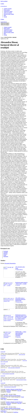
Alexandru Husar (8, 263)
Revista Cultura (20, 302)
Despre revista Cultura (9, 14)
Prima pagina (7, 10)
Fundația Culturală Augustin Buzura (12, 395)
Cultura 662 (3, 369)
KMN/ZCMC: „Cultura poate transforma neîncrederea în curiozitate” (20, 333)
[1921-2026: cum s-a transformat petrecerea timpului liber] (8, 308)
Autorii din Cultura (8, 11)
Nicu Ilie (18, 285)
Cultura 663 (3, 363)
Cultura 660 (3, 383)
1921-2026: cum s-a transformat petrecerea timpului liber (20, 299)
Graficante (8, 390)
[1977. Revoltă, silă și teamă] (8, 277)
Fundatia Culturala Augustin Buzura (14, 389)
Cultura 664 (3, 357)
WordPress (15, 399)
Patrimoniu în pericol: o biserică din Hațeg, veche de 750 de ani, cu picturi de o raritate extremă (21, 316)
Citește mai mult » (14, 367)
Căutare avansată (7, 8)
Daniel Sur (19, 337)
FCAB (5, 16)
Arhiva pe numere (8, 12)
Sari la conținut (4, 1)
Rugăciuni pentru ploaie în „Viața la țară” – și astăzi (21, 283)
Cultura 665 (3, 351)
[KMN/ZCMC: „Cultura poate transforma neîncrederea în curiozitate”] (8, 342)
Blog (5, 15)
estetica (14, 263)
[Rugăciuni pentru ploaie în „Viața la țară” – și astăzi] (8, 292)
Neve (5, 399)
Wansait (8, 391)
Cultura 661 (3, 375)
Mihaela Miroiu (20, 269)
